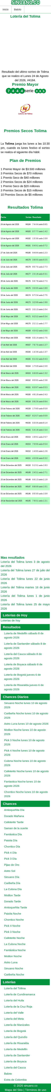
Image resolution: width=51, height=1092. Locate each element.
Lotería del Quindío (15, 1037)
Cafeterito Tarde (14, 822)
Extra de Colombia (15, 1079)
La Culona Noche (15, 944)
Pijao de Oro (11, 864)
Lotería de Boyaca (15, 1061)
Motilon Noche (13, 956)
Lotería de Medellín (15, 1049)
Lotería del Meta (14, 1018)
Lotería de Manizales (17, 1024)
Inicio (5, 9)
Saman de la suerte (16, 828)
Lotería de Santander (17, 1055)
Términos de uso (35, 1089)
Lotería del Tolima (15, 988)
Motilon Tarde (12, 895)
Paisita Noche (12, 913)
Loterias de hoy (10, 620)
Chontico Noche (14, 919)
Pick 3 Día (10, 858)
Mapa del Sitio (14, 1089)
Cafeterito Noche (14, 937)
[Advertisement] (25, 44)
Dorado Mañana (14, 816)
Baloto (17, 9)
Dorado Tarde (12, 901)
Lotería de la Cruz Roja (18, 1006)
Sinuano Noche (13, 968)
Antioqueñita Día (14, 809)
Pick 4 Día (10, 852)
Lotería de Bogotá (15, 1030)
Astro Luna (10, 962)
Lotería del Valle (14, 1012)
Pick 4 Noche (12, 925)
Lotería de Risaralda (16, 1043)
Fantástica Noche (15, 950)
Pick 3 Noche (12, 931)
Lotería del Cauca (15, 1067)
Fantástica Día (13, 834)
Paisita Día (10, 840)
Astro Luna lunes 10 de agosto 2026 (26, 723)
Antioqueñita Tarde (15, 907)
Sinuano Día (11, 877)
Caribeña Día (12, 883)
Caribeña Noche (14, 974)
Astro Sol (9, 870)
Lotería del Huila (14, 1000)
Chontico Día (12, 846)
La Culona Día (13, 889)
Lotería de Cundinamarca (19, 994)
